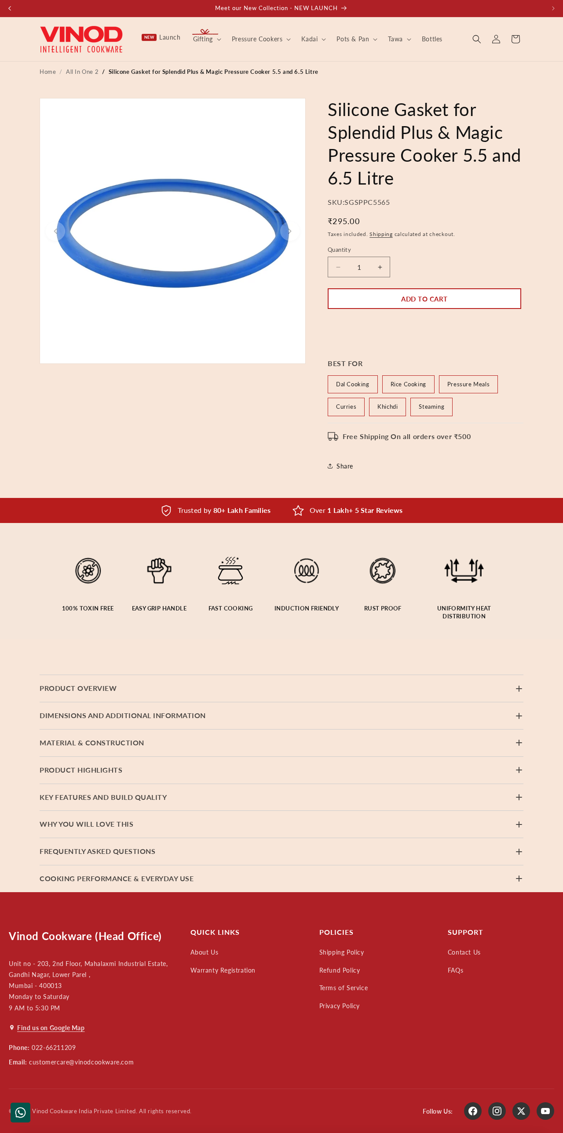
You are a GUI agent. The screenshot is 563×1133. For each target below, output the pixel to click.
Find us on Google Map (51, 1027)
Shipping (381, 234)
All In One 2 (82, 71)
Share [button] (344, 466)
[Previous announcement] (9, 8)
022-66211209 (54, 1047)
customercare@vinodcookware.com (81, 1062)
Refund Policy (339, 970)
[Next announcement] (553, 8)
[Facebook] (473, 1111)
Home (48, 71)
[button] (206, 39)
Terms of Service (343, 987)
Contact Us (464, 952)
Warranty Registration (223, 970)
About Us (204, 952)
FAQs (455, 970)
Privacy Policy (339, 1006)
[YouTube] (545, 1111)
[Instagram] (497, 1111)
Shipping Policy (341, 952)
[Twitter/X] (521, 1111)
